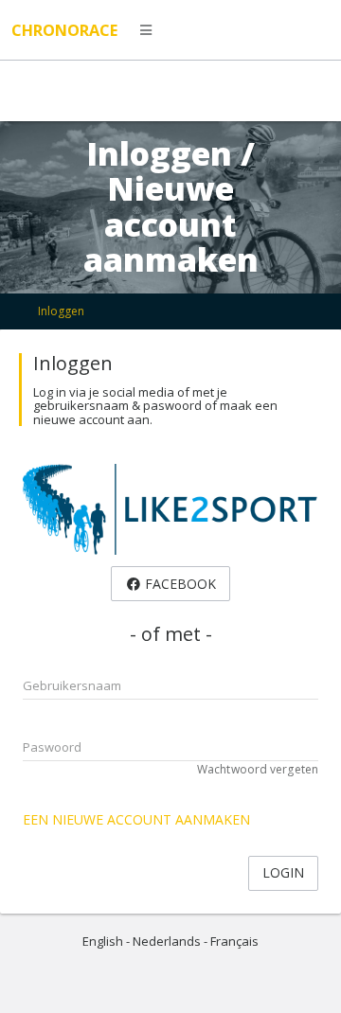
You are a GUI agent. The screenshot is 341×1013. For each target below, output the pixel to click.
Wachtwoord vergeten (257, 769)
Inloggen (61, 311)
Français (234, 941)
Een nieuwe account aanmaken (136, 819)
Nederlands (167, 941)
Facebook (178, 584)
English (102, 941)
